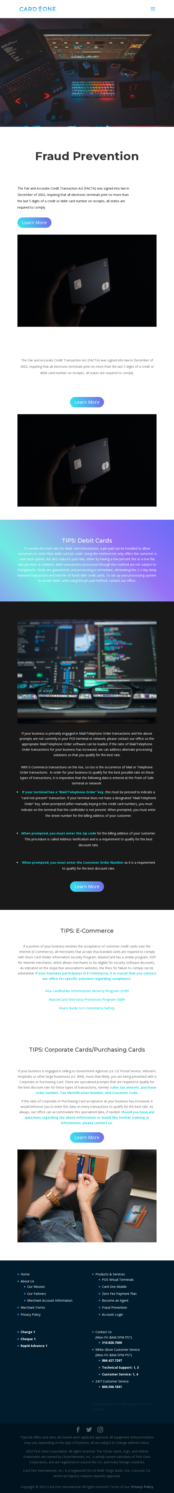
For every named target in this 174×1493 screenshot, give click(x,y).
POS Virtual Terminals (118, 1279)
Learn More (34, 222)
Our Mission (36, 1286)
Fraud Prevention (114, 1307)
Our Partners (36, 1293)
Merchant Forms (33, 1307)
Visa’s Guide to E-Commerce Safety (87, 1008)
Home (25, 1274)
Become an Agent (115, 1300)
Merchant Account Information (49, 1300)
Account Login (112, 1314)
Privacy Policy (31, 1314)
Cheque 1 (28, 1339)
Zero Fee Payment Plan (119, 1293)
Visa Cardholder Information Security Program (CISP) (87, 991)
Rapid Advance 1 (34, 1346)
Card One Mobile (114, 1286)
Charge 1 (28, 1332)
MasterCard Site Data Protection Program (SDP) (87, 999)
